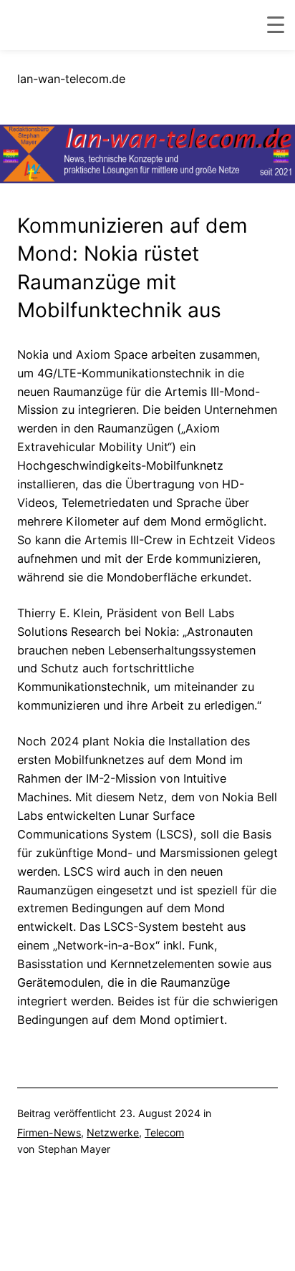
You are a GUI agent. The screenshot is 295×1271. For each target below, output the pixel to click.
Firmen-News (49, 1132)
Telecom (164, 1132)
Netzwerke (113, 1132)
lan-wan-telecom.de (71, 79)
